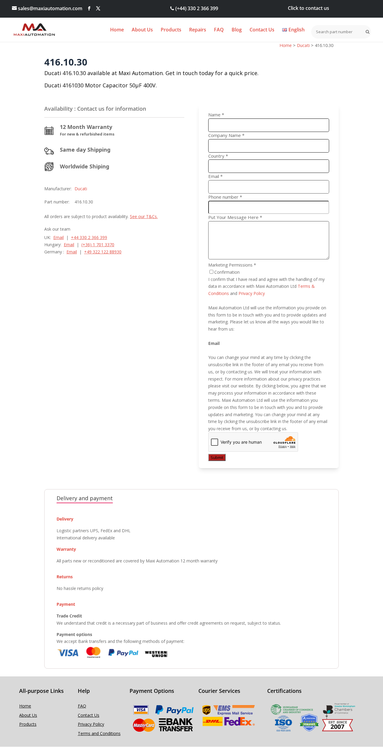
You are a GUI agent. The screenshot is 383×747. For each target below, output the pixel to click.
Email (58, 237)
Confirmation (227, 272)
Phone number (225, 197)
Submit (217, 457)
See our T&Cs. (144, 216)
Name (216, 115)
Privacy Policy (251, 293)
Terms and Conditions (99, 733)
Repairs (197, 30)
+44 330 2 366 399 (89, 237)
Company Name (226, 135)
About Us (142, 30)
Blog (237, 30)
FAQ (219, 30)
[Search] (366, 31)
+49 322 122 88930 (102, 252)
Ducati (81, 188)
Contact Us (262, 30)
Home (117, 30)
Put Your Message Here (235, 217)
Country (218, 156)
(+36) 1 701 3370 (97, 244)
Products (171, 30)
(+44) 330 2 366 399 (196, 8)
